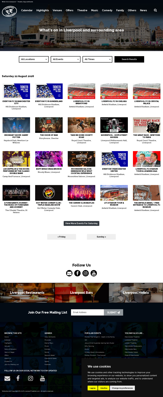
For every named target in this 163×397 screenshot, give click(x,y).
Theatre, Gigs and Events (25, 1)
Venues (7, 346)
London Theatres (130, 343)
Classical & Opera (50, 358)
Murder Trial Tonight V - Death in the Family (100, 337)
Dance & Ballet (50, 355)
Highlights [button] (42, 10)
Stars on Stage (9, 352)
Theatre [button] (82, 10)
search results (129, 59)
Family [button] (120, 10)
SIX (86, 340)
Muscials (48, 340)
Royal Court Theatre (81, 141)
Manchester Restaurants (133, 346)
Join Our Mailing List (11, 364)
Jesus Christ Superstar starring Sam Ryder (99, 343)
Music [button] (94, 10)
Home (6, 337)
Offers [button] (69, 10)
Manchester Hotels (131, 352)
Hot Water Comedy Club (48, 209)
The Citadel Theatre (16, 211)
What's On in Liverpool (9, 1)
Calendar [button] (27, 10)
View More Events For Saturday (81, 223)
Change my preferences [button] (122, 388)
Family (47, 352)
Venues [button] (57, 10)
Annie (87, 349)
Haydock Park (16, 141)
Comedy (47, 349)
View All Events (50, 337)
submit (112, 312)
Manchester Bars (131, 349)
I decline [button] (103, 388)
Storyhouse (49, 138)
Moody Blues (49, 172)
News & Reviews (10, 349)
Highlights (8, 343)
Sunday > (101, 237)
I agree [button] (93, 388)
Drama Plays (49, 343)
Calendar (7, 340)
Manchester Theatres (132, 337)
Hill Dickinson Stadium (16, 108)
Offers (6, 355)
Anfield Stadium (81, 107)
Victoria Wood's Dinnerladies (94, 352)
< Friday (62, 237)
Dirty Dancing (89, 346)
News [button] (143, 10)
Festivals (48, 364)
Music (47, 346)
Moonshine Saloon (81, 176)
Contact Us (8, 361)
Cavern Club (81, 206)
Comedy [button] (107, 10)
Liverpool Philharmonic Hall (114, 141)
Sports (47, 361)
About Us (7, 358)
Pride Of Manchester (132, 355)
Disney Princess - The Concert (95, 355)
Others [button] (132, 10)
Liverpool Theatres (131, 340)
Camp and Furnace (16, 176)
